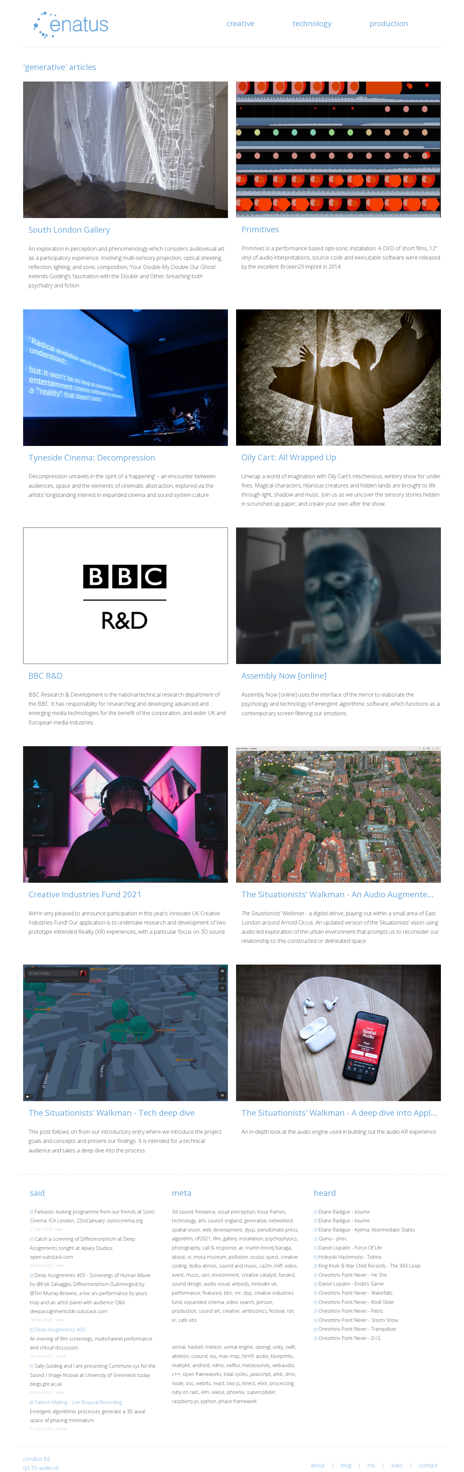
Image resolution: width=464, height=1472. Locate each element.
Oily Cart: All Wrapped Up (289, 457)
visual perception (236, 1211)
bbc (228, 1293)
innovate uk (263, 1283)
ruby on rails (185, 1392)
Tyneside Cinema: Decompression (92, 457)
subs (397, 1465)
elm (205, 1392)
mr (238, 1293)
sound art (209, 1311)
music (192, 1275)
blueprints (282, 1356)
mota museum (210, 1257)
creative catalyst (259, 1275)
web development (222, 1229)
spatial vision (186, 1229)
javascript (260, 1374)
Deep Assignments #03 (60, 1329)
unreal (178, 1347)
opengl (262, 1347)
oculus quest (264, 1257)
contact (428, 1465)
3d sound (182, 1211)
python (208, 1401)
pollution (238, 1257)
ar (241, 1247)
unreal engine (238, 1347)
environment (225, 1275)
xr (174, 1320)
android (201, 1365)
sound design (186, 1283)
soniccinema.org (125, 1220)
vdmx (218, 1365)
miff (278, 1265)
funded (287, 1275)
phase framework (237, 1401)
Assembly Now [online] (284, 675)
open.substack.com (51, 1257)
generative (255, 1220)
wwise (218, 1392)
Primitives (260, 229)
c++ (176, 1374)
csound (199, 1356)
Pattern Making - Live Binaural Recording (78, 1402)
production (389, 23)
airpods (240, 1283)
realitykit (181, 1365)
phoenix (236, 1392)
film (217, 1238)
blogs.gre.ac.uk (46, 1384)
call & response (219, 1247)
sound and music (238, 1265)
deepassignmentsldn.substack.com (68, 1311)
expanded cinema (204, 1302)
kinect (248, 1383)
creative (240, 23)
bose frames (271, 1211)
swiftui (233, 1365)
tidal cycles (236, 1374)
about (178, 1257)
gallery (230, 1238)
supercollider (261, 1392)
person (264, 1302)
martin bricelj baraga (268, 1247)
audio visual (217, 1283)
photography (186, 1247)
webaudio (283, 1365)
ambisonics (254, 1311)
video (291, 1265)
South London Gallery (69, 229)
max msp (229, 1356)
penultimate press (277, 1229)
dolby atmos (203, 1265)
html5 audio (255, 1356)
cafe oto (187, 1320)
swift (290, 1347)
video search (240, 1302)
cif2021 (203, 1238)
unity (278, 1347)
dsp (247, 1293)
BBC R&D (46, 675)
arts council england (220, 1220)
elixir (262, 1383)
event (178, 1275)
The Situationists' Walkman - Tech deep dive (112, 1112)
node (177, 1383)
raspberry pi (185, 1401)
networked (280, 1220)
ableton (180, 1356)
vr (189, 1257)
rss (371, 1465)
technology (312, 23)
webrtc (203, 1383)
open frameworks (202, 1374)
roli (290, 1311)
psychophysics (281, 1238)
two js (233, 1383)
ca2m (266, 1265)
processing (281, 1383)
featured (212, 1293)
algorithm (182, 1238)
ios (213, 1356)
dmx (290, 1374)
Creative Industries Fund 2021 (85, 894)
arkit (278, 1374)
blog (346, 1465)
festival (276, 1311)
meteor (213, 1347)
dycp (250, 1229)
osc (190, 1383)
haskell (195, 1347)
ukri (205, 1275)
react (219, 1383)
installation (251, 1238)
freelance (205, 1211)
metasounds (256, 1365)
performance (186, 1293)
